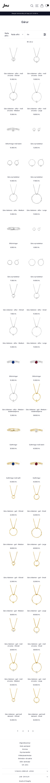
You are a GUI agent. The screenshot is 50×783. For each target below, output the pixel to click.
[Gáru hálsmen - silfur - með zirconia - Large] (36, 94)
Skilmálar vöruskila (25, 758)
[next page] (33, 731)
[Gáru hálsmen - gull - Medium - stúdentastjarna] (36, 395)
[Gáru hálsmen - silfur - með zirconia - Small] (36, 59)
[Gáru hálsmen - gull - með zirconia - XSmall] (13, 629)
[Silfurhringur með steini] (13, 129)
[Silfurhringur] (13, 229)
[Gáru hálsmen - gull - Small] (36, 496)
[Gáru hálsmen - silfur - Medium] (13, 195)
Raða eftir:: (12, 34)
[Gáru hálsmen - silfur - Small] (36, 295)
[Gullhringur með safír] (13, 463)
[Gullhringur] (13, 430)
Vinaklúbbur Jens (24, 771)
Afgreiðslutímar (25, 743)
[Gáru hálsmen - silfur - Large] (36, 195)
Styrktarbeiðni (25, 752)
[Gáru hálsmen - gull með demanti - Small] (36, 699)
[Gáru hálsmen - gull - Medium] (13, 530)
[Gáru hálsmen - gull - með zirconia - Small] (36, 629)
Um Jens (25, 765)
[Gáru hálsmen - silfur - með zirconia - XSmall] (13, 59)
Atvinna (25, 749)
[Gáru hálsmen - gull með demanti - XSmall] (13, 699)
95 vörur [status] (30, 42)
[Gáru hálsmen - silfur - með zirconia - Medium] (13, 94)
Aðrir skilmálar (25, 762)
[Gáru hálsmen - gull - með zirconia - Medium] (13, 664)
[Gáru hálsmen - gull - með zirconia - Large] (36, 664)
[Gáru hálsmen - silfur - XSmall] (13, 295)
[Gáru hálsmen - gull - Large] (36, 530)
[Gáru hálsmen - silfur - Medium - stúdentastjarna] (13, 395)
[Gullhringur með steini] (36, 430)
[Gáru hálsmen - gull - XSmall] (13, 496)
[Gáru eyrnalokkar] (36, 129)
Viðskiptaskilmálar (25, 755)
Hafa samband (25, 746)
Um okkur (24, 777)
